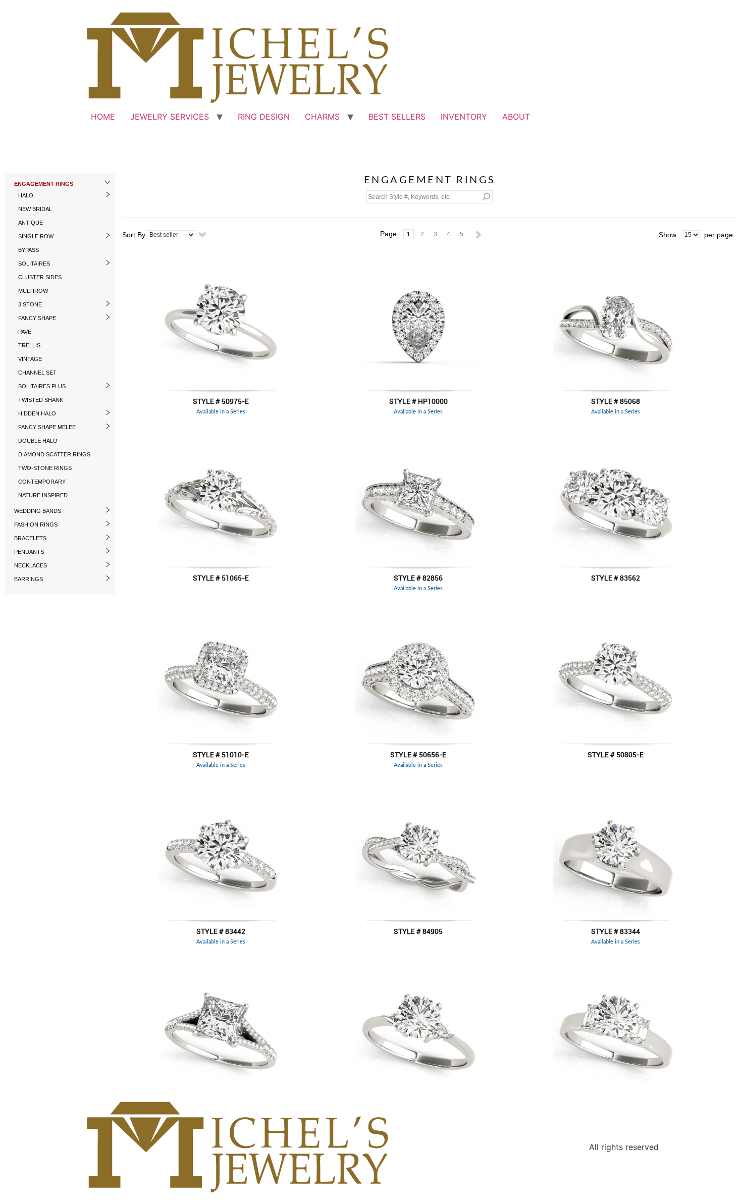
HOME (103, 117)
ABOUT (516, 117)
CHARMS (322, 117)
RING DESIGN (264, 117)
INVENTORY (464, 117)
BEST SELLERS (397, 117)
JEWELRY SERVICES (169, 117)
